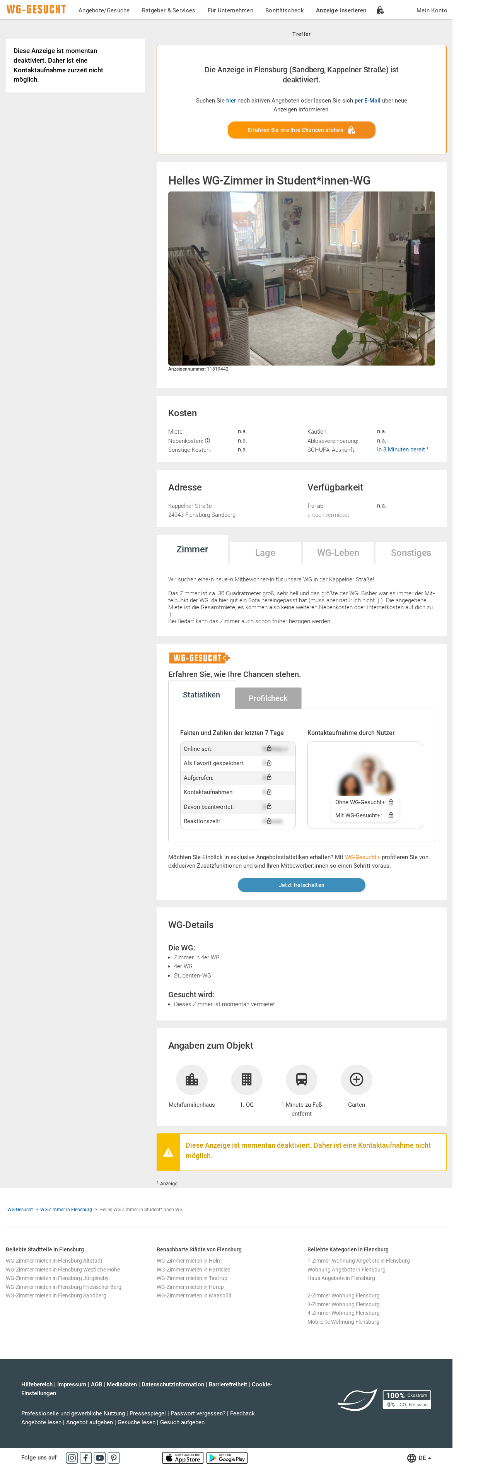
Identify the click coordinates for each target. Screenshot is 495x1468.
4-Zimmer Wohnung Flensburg (343, 1313)
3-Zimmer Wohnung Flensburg (343, 1304)
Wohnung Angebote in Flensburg (346, 1269)
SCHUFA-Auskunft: (331, 449)
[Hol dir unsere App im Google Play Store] (227, 1457)
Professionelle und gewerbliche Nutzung (73, 1413)
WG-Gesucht (20, 1209)
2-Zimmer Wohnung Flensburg (343, 1295)
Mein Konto (431, 10)
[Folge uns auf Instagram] (73, 1457)
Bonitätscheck (284, 10)
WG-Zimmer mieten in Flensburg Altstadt (54, 1261)
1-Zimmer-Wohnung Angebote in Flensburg (358, 1261)
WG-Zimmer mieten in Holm (189, 1261)
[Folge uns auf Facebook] (87, 1457)
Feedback (242, 1413)
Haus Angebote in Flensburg (341, 1278)
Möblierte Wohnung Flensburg (343, 1322)
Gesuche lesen (136, 1422)
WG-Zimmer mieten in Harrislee (193, 1269)
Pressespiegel (148, 1413)
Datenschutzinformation (173, 1384)
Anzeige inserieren (341, 10)
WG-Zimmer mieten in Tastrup (192, 1278)
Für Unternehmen (231, 10)
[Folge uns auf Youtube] (101, 1457)
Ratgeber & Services (169, 10)
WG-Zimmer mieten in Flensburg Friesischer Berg (63, 1287)
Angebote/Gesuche (104, 10)
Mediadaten (122, 1384)
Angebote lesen (41, 1422)
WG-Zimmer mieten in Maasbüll (194, 1295)
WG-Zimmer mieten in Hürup (190, 1287)
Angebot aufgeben (89, 1422)
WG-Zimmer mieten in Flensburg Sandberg (56, 1295)
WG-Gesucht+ (362, 857)
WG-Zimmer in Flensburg (66, 1209)
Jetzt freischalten (301, 885)
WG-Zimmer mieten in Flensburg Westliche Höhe (63, 1269)
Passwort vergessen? (198, 1413)
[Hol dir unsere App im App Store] (184, 1457)
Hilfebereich (37, 1384)
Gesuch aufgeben (182, 1422)
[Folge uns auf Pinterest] (114, 1457)
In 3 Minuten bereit (402, 449)
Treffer (301, 34)
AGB (96, 1384)
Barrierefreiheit (228, 1384)
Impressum (71, 1384)
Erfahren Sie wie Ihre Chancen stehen (295, 130)
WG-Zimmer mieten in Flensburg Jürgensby (57, 1278)
